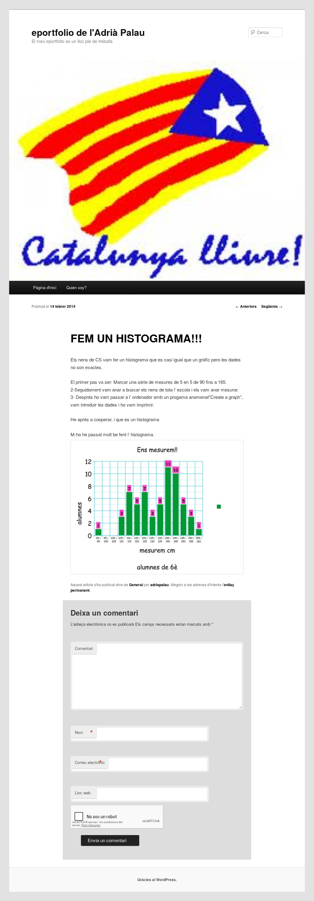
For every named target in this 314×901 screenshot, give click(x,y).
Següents (271, 306)
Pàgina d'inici (44, 287)
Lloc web (82, 793)
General (136, 584)
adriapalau (159, 584)
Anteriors (246, 306)
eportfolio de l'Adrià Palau (88, 32)
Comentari (84, 648)
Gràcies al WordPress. (157, 879)
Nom (84, 732)
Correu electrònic (90, 762)
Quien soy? (76, 287)
